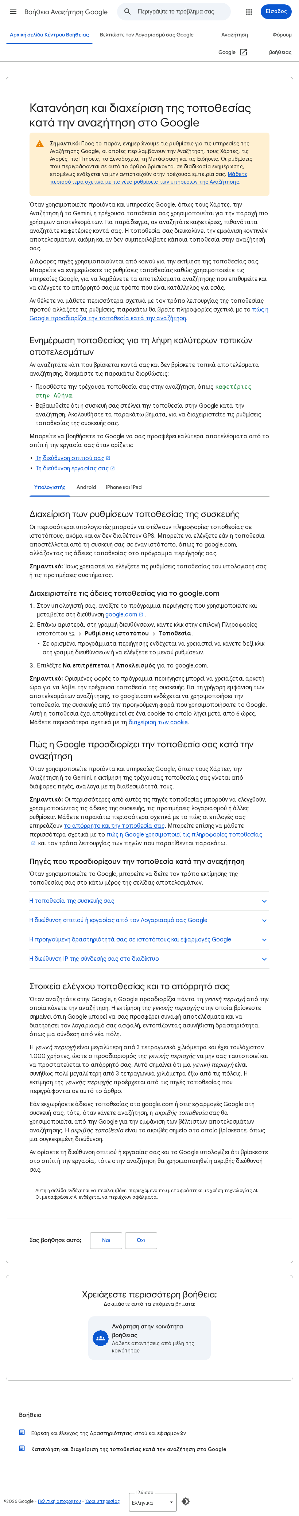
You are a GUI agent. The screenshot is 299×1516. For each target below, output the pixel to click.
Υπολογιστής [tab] (50, 487)
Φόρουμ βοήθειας (280, 43)
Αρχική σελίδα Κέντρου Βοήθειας (49, 35)
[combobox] (184, 11)
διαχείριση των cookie (158, 722)
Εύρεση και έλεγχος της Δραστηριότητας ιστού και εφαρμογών (108, 1433)
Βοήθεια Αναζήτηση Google (66, 12)
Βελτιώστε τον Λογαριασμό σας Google (147, 35)
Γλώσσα (145, 1492)
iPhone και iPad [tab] (124, 487)
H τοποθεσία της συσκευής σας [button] (71, 901)
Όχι (141, 1240)
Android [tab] (86, 487)
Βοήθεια (30, 1415)
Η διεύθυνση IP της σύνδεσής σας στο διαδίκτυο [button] (94, 959)
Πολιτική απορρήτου (59, 1501)
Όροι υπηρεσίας (102, 1501)
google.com (121, 614)
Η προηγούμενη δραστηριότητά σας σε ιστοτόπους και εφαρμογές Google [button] (130, 939)
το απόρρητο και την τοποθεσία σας (114, 826)
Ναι (106, 1240)
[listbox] (153, 1502)
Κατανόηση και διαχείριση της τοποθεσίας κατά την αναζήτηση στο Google (128, 1449)
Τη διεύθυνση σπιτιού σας (69, 458)
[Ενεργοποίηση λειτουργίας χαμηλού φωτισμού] (185, 1501)
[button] (13, 11)
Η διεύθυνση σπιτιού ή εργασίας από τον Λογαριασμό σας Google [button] (118, 920)
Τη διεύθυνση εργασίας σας (72, 468)
